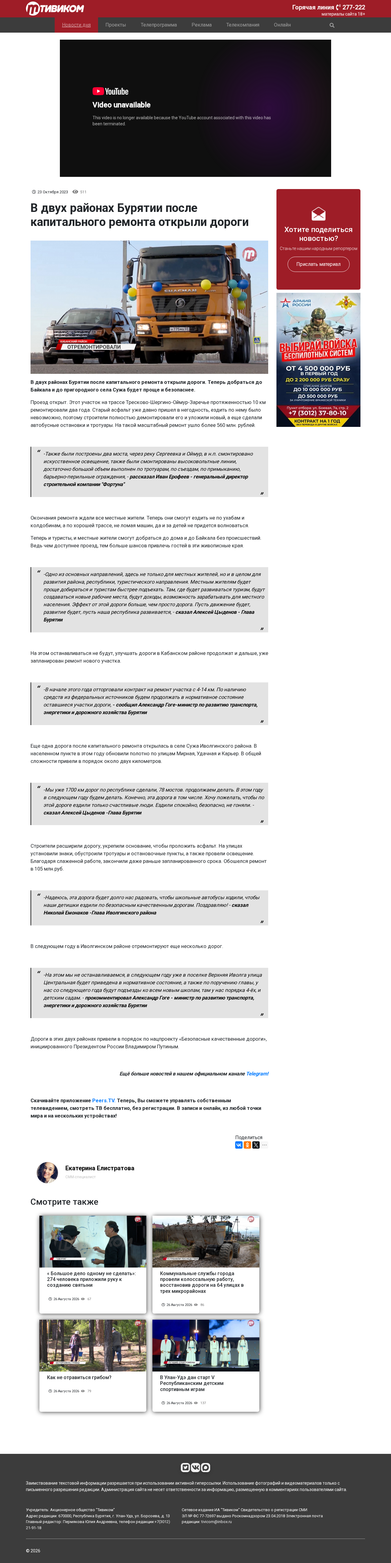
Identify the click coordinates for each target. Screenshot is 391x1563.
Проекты (115, 25)
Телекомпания (242, 25)
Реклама (202, 25)
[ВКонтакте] (239, 1145)
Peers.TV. (104, 1100)
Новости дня (76, 25)
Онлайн (282, 25)
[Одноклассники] (247, 1145)
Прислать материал (318, 264)
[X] (256, 1145)
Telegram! (257, 1074)
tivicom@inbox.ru (216, 1521)
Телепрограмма (159, 25)
